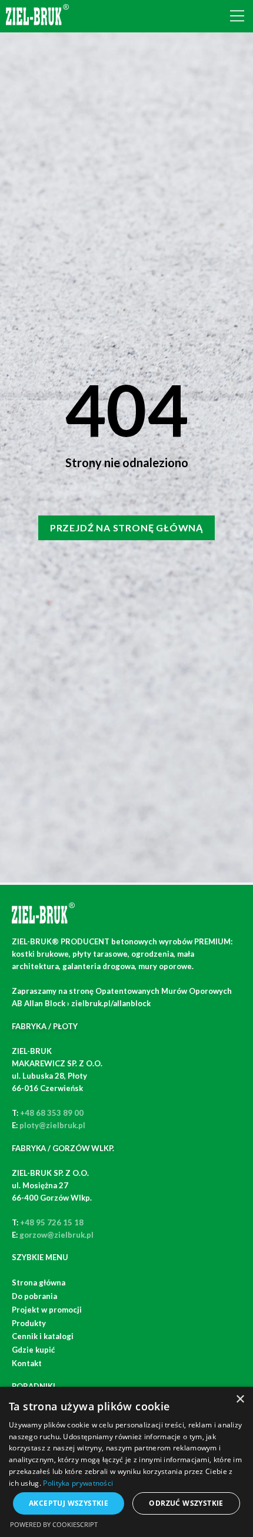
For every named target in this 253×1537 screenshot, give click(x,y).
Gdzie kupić (33, 1349)
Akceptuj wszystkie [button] (68, 1503)
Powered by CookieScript (54, 1524)
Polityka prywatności (78, 1483)
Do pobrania (34, 1296)
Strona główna (38, 1282)
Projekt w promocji (47, 1309)
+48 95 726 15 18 (52, 1222)
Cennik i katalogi (43, 1336)
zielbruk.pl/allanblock (111, 1003)
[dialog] (126, 1462)
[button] (237, 16)
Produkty (29, 1323)
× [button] (239, 1399)
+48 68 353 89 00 (52, 1113)
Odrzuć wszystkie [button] (186, 1503)
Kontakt (27, 1363)
